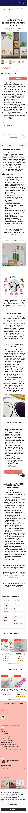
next (26, 643)
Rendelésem (4, 735)
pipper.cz (14, 703)
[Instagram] (3, 717)
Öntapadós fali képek (6, 765)
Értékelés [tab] (11, 145)
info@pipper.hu (4, 714)
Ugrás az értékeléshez (14, 30)
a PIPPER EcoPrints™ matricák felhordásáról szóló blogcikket (14, 575)
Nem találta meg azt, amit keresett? (10, 746)
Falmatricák (16, 600)
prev (2, 643)
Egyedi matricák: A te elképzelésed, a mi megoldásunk (11, 761)
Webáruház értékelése (6, 739)
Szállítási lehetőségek (6, 75)
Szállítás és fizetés (5, 737)
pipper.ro (21, 703)
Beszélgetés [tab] (21, 145)
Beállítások (13, 804)
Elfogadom (13, 809)
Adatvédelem (4, 733)
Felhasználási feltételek (7, 742)
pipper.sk (7, 703)
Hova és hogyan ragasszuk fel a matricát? (11, 748)
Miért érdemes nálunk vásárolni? (8, 744)
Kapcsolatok (4, 731)
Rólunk (2, 729)
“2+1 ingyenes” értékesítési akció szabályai (11, 750)
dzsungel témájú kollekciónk (16, 158)
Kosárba (19, 78)
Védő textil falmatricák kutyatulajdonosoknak (13, 768)
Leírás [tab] (4, 145)
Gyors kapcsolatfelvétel (7, 740)
